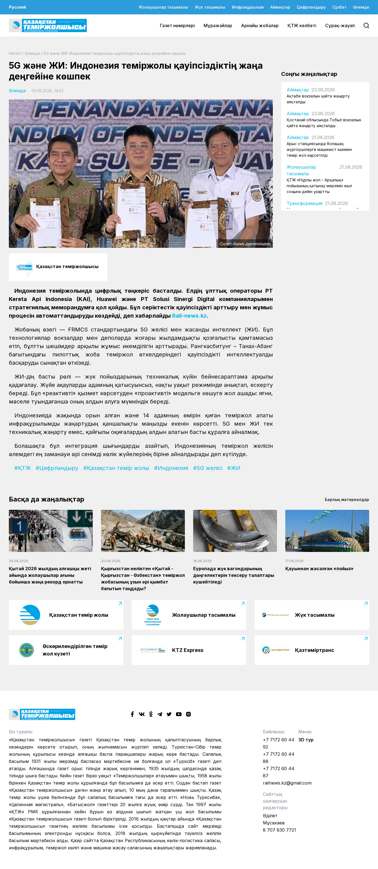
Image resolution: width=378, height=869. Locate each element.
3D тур (306, 739)
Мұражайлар (218, 25)
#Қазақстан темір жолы (116, 468)
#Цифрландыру (57, 468)
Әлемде (361, 7)
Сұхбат (339, 7)
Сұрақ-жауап (340, 25)
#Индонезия (171, 468)
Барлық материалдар (347, 499)
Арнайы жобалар (260, 25)
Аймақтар (280, 7)
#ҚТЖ (22, 468)
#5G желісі (207, 468)
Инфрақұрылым (248, 7)
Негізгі (15, 53)
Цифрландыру (311, 7)
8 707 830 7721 (279, 830)
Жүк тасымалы (210, 7)
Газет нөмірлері (177, 25)
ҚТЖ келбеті (302, 25)
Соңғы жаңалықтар (309, 74)
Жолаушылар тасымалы (163, 7)
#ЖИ (233, 468)
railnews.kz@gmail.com (287, 783)
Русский (17, 7)
